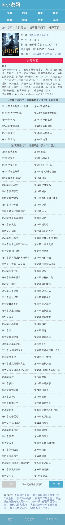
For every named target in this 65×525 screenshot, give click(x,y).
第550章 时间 (8, 119)
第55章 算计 (8, 330)
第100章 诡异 (40, 476)
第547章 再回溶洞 (43, 126)
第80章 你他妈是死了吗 (46, 410)
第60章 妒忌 (40, 343)
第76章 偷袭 (40, 396)
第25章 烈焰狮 (9, 231)
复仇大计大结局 (18, 504)
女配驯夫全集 (22, 495)
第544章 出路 (8, 139)
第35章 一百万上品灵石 (13, 264)
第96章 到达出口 (42, 463)
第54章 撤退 (40, 324)
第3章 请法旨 (8, 158)
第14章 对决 (40, 191)
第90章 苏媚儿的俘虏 (44, 443)
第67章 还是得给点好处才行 (15, 370)
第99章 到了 (8, 476)
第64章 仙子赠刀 (42, 357)
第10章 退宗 (40, 178)
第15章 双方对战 (10, 198)
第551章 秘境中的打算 (45, 113)
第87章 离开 (8, 436)
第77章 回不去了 (10, 403)
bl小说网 (11, 4)
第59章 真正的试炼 (11, 343)
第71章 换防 (8, 383)
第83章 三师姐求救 (11, 423)
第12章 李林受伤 (42, 184)
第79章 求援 (8, 410)
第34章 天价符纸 (42, 257)
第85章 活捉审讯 (10, 429)
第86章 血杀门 (41, 429)
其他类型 (55, 20)
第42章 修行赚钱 (42, 284)
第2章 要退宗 (40, 151)
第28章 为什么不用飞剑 (46, 237)
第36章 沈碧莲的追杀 (44, 264)
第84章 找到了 (41, 423)
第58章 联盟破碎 (42, 337)
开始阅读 (32, 60)
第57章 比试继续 (10, 337)
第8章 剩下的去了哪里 (45, 171)
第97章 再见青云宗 (11, 469)
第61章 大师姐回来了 (12, 350)
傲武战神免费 (24, 498)
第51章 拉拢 (8, 317)
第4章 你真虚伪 (42, 158)
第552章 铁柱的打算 (12, 113)
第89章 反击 (8, 443)
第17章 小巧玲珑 (10, 204)
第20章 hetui (40, 211)
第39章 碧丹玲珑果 (11, 277)
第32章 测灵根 (41, 251)
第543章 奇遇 (40, 139)
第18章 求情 (40, 204)
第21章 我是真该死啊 (12, 218)
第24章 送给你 (41, 224)
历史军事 (55, 13)
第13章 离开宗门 (10, 191)
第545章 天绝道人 (43, 133)
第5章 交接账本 (9, 165)
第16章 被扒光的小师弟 (46, 198)
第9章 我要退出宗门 (11, 178)
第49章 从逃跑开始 (11, 310)
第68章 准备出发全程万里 (47, 370)
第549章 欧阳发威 (43, 119)
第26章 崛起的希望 (43, 231)
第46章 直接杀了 (42, 297)
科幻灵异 (9, 20)
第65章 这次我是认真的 (13, 363)
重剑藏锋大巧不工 (39, 35)
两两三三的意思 (43, 498)
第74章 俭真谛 (41, 390)
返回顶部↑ (51, 519)
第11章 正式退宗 (10, 184)
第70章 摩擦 (40, 376)
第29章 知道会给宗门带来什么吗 (18, 244)
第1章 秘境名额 (9, 151)
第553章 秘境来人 (43, 106)
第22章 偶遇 (40, 218)
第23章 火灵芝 (9, 224)
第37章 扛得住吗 (10, 271)
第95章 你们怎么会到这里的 (15, 463)
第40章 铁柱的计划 (43, 277)
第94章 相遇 (40, 456)
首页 (10, 519)
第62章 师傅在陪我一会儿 (47, 350)
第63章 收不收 (9, 357)
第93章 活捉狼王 (10, 456)
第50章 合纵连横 (42, 310)
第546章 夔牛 (8, 133)
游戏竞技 (24, 20)
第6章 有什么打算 (43, 165)
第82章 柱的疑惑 (42, 416)
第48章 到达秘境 (42, 304)
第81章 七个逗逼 (10, 416)
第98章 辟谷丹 (41, 469)
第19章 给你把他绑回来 (13, 211)
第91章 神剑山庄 (10, 449)
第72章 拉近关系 (42, 383)
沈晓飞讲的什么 (38, 508)
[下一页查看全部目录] (32, 484)
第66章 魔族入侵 (42, 363)
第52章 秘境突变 (42, 317)
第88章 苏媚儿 (41, 436)
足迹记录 (29, 519)
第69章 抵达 (8, 376)
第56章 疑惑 (40, 330)
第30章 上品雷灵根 (43, 244)
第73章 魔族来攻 (10, 390)
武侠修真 (24, 13)
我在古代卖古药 (18, 508)
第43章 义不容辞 (10, 290)
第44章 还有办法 (42, 290)
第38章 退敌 (40, 271)
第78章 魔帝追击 (42, 403)
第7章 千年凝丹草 (10, 171)
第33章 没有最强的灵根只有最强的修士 (21, 257)
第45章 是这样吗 (10, 297)
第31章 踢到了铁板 (11, 251)
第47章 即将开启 (10, 304)
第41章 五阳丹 (9, 284)
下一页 (56, 484)
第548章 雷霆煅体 (10, 126)
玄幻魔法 (9, 13)
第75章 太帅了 (9, 396)
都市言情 (40, 13)
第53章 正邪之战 (10, 324)
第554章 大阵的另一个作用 (47, 54)
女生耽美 (40, 20)
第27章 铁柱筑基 (10, 237)
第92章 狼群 (40, 449)
